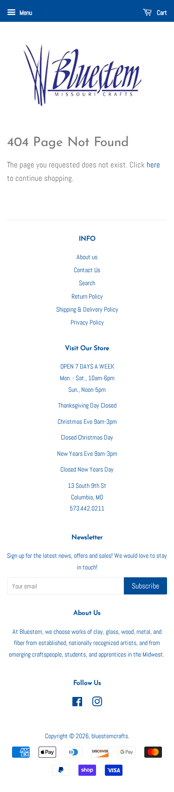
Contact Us (87, 270)
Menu (25, 12)
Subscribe (145, 586)
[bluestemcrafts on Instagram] (97, 703)
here (153, 165)
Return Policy (87, 296)
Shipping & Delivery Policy (87, 309)
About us (87, 257)
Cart (161, 12)
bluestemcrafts (109, 736)
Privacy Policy (87, 322)
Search (87, 283)
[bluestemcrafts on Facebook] (77, 703)
